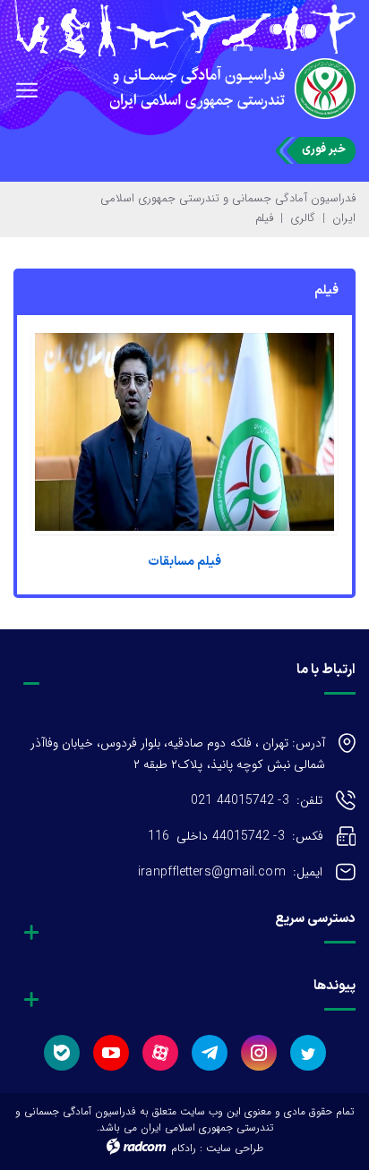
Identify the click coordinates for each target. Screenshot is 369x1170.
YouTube (111, 1053)
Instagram (259, 1053)
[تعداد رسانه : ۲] (184, 432)
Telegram (209, 1053)
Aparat (160, 1053)
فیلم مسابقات (184, 561)
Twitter (308, 1053)
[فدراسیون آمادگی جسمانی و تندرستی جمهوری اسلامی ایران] (184, 29)
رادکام (183, 1148)
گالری (302, 218)
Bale (62, 1053)
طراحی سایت (234, 1148)
